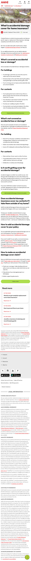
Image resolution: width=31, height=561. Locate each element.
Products (5, 354)
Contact (20, 3)
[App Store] (5, 375)
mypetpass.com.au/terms (17, 483)
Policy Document (19, 428)
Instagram (8, 370)
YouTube (13, 370)
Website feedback (6, 386)
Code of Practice (18, 380)
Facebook (18, 370)
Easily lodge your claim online (11, 261)
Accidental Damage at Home (12, 47)
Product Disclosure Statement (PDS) (12, 246)
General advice (5, 383)
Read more (6, 300)
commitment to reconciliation (9, 559)
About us (5, 365)
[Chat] (27, 557)
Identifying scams (14, 383)
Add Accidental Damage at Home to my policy (15, 193)
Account (5, 358)
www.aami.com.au (6, 430)
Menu (29, 3)
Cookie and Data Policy (24, 399)
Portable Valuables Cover (12, 214)
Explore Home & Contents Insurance (15, 113)
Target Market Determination (22, 433)
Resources (5, 361)
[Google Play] (16, 375)
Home (4, 2)
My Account (13, 242)
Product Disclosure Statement (7, 428)
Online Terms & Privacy (7, 380)
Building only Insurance (21, 55)
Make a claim (15, 281)
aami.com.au (4, 470)
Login (24, 3)
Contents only (9, 55)
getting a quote (9, 240)
